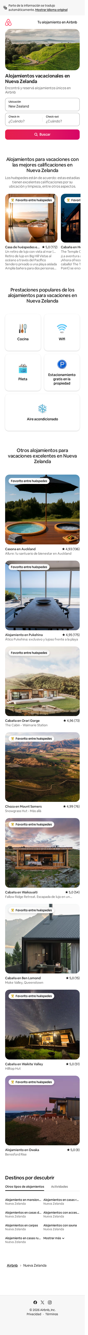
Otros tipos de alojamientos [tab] (24, 1187)
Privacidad (34, 1314)
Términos (51, 1314)
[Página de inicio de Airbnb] (8, 22)
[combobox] (42, 106)
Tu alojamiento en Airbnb (57, 22)
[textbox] (24, 121)
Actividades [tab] (59, 1187)
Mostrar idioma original (51, 10)
